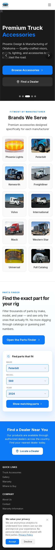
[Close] (47, 520)
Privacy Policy (26, 535)
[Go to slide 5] (35, 96)
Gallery (5, 477)
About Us (7, 499)
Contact (6, 504)
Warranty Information (12, 508)
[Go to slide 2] (23, 96)
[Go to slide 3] (27, 96)
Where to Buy (9, 486)
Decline (28, 541)
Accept (12, 541)
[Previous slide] (6, 55)
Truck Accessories (11, 472)
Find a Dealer (30, 81)
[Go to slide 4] (32, 96)
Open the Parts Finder (21, 339)
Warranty (6, 481)
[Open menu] (49, 5)
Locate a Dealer (29, 451)
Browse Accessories (25, 70)
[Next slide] (49, 55)
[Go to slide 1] (20, 96)
